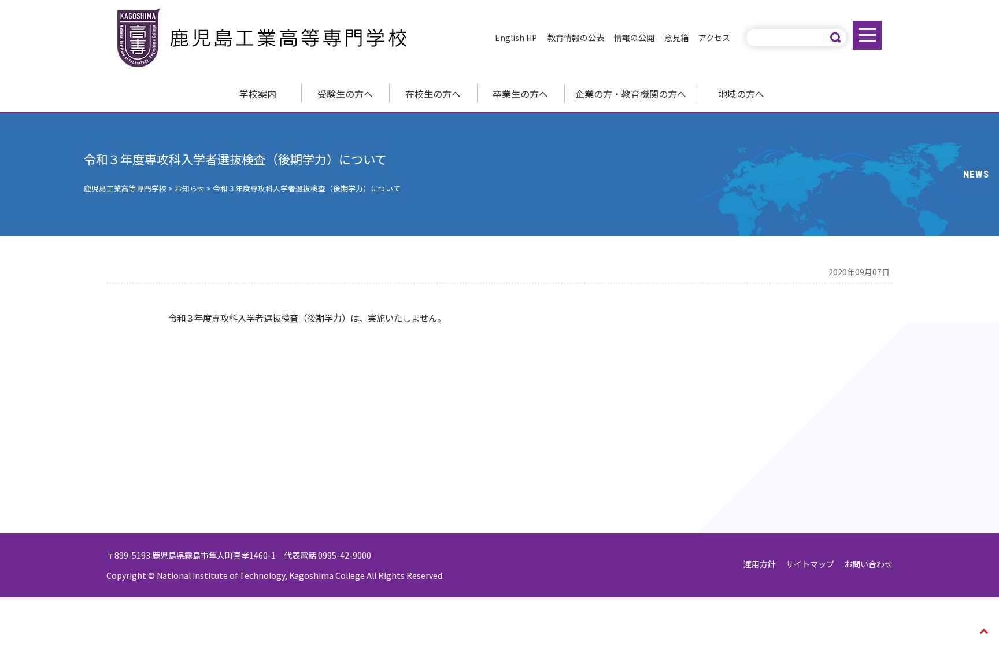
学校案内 (257, 94)
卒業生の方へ (520, 94)
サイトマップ (810, 564)
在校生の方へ (433, 94)
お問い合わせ (868, 564)
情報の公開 (634, 37)
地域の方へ (741, 94)
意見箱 (676, 37)
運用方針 (759, 564)
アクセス (714, 37)
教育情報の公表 (575, 37)
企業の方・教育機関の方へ (630, 94)
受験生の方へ (345, 94)
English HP (516, 37)
